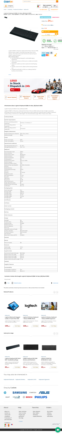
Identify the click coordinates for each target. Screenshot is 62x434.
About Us (7, 411)
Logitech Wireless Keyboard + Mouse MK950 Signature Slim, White (48, 318)
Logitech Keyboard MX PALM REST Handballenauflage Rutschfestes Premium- (12, 359)
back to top (55, 283)
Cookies (21, 421)
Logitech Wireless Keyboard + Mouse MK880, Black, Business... (30, 321)
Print (8, 283)
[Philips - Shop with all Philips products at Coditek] (41, 397)
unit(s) (48, 34)
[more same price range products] (57, 333)
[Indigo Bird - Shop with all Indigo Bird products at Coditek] (16, 397)
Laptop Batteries (37, 416)
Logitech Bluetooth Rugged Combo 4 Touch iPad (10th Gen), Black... (12, 321)
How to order (22, 413)
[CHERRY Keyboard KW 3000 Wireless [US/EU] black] (31, 347)
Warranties (50, 416)
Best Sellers (36, 413)
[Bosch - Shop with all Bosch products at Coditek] (27, 397)
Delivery (49, 413)
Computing (9, 9)
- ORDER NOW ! (50, 17)
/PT (38, 5)
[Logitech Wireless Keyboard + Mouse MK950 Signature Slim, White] (49, 306)
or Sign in (47, 6)
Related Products (17, 283)
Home (5, 9)
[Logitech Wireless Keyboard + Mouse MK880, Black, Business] (31, 306)
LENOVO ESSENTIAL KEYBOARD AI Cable (46, 359)
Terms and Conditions (7, 415)
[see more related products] (57, 292)
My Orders (50, 411)
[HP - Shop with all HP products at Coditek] (7, 392)
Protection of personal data (8, 418)
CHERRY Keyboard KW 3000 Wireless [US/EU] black (30, 359)
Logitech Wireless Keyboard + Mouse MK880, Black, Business (30, 318)
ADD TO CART (47, 31)
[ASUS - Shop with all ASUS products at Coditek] (44, 392)
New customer (22, 411)
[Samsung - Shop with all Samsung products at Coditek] (20, 392)
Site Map (21, 418)
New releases (36, 411)
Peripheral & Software (18, 9)
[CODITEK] (12, 1)
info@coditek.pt (54, 9)
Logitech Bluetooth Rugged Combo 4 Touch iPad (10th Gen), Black (12, 318)
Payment (49, 414)
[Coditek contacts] (49, 9)
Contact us (7, 413)
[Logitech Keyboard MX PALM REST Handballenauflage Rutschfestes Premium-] (13, 347)
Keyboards (26, 9)
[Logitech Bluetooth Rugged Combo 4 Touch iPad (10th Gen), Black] (13, 306)
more (10, 74)
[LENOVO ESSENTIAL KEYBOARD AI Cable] (49, 347)
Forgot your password (22, 415)
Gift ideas (35, 414)
